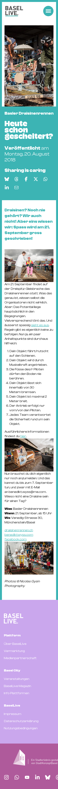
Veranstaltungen (16, 679)
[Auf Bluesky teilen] (7, 179)
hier (23, 436)
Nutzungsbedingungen (21, 728)
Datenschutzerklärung (21, 721)
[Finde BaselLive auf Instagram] (6, 777)
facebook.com (16, 539)
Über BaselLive (15, 644)
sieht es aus (40, 325)
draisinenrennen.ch (19, 530)
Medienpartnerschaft (20, 658)
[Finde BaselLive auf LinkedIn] (37, 777)
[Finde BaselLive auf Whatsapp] (16, 777)
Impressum (12, 714)
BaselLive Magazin (17, 686)
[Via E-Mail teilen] (16, 187)
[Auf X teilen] (36, 179)
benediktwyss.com (19, 535)
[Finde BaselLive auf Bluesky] (47, 777)
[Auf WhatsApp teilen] (45, 179)
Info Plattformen (16, 693)
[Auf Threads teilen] (16, 179)
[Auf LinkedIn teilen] (7, 187)
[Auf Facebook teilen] (26, 179)
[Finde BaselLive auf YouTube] (27, 777)
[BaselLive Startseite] (14, 11)
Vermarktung (14, 651)
